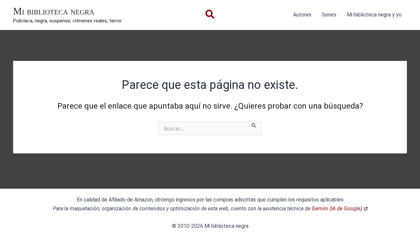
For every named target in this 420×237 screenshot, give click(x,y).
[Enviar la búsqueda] (254, 125)
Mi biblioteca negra (53, 11)
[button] (210, 15)
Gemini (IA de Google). (337, 208)
